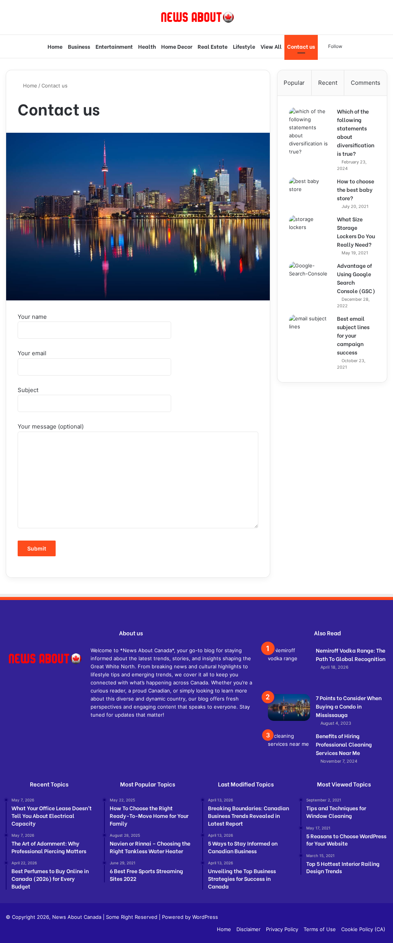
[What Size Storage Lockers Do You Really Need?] (310, 229)
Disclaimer (248, 929)
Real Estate (213, 46)
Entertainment (114, 46)
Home (55, 46)
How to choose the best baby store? (355, 189)
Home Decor (176, 46)
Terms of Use (320, 929)
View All (271, 46)
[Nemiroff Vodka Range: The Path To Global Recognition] (289, 667)
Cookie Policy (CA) (363, 929)
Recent (327, 82)
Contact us (301, 46)
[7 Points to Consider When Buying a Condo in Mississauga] (289, 707)
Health (147, 46)
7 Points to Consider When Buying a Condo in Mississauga (348, 706)
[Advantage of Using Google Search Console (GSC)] (310, 283)
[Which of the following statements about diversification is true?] (310, 131)
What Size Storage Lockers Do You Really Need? (356, 231)
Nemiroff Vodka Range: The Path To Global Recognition (350, 654)
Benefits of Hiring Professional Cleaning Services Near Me (344, 744)
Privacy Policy (282, 929)
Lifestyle (244, 46)
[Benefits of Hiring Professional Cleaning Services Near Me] (289, 746)
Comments (365, 82)
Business (79, 46)
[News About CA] (196, 17)
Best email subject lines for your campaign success (353, 335)
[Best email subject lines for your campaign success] (310, 329)
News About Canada (76, 917)
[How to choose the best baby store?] (310, 191)
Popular (294, 82)
